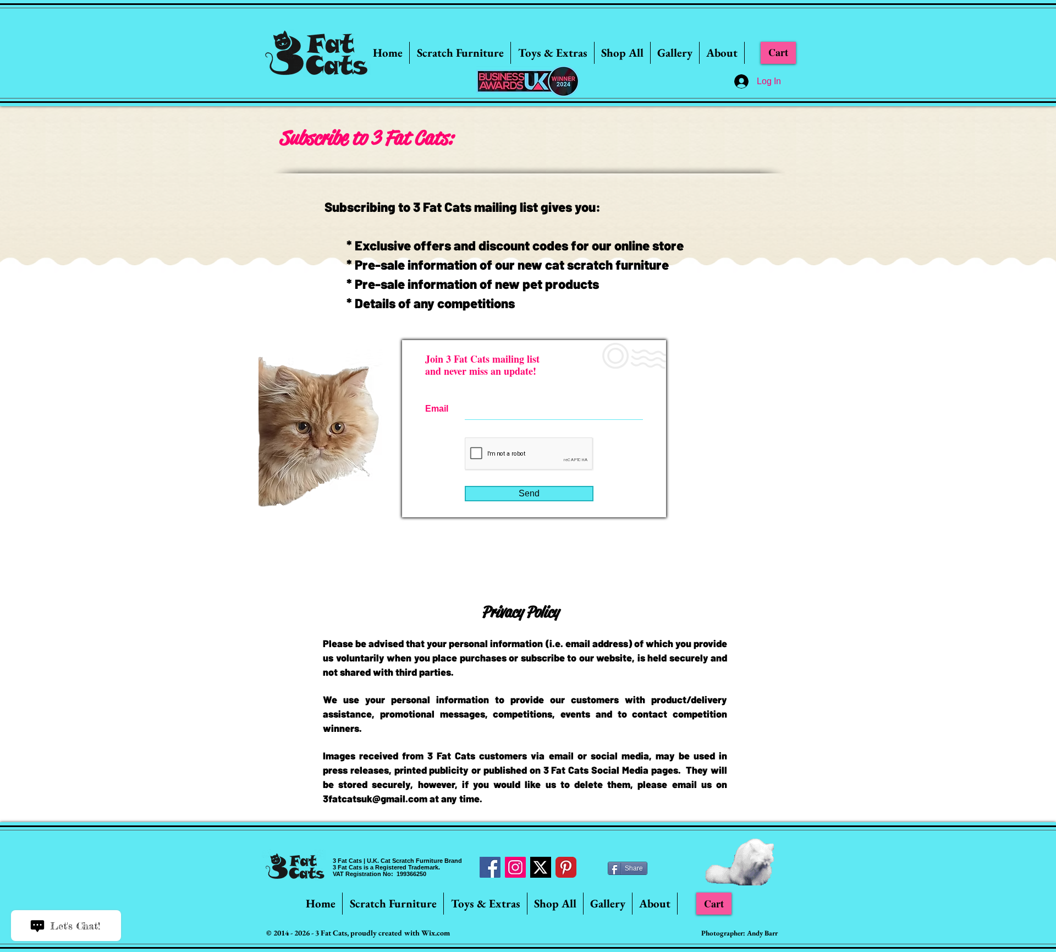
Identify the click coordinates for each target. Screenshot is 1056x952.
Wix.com (435, 933)
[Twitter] (540, 867)
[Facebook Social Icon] (490, 867)
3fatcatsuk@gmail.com (375, 798)
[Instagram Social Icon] (515, 867)
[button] (460, 53)
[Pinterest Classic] (566, 867)
